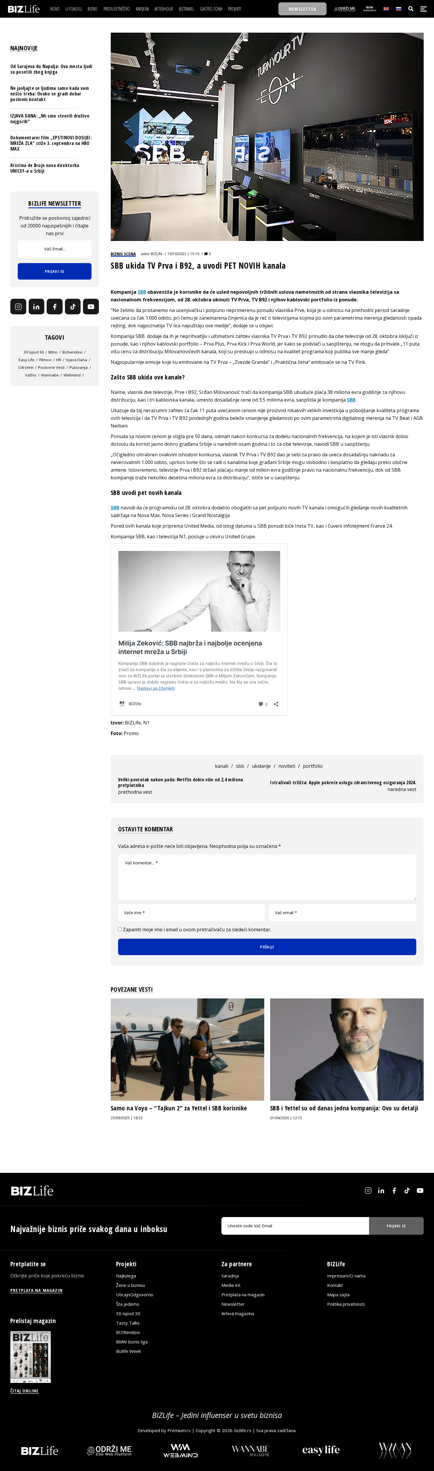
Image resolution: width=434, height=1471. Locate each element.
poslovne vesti (51, 367)
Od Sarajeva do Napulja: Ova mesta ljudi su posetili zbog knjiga (51, 69)
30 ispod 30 (34, 352)
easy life (27, 360)
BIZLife (156, 253)
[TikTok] (73, 307)
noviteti (286, 766)
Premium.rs (179, 1431)
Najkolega (126, 1276)
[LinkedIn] (37, 307)
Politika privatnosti (346, 1304)
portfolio (313, 766)
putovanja (78, 367)
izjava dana (76, 360)
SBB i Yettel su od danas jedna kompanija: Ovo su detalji (344, 1108)
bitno (53, 352)
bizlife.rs (242, 1431)
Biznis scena (123, 254)
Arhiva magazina (237, 1314)
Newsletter (233, 1304)
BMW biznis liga (132, 1342)
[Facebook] (55, 307)
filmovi (45, 360)
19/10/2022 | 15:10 (183, 253)
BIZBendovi (128, 1332)
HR (58, 360)
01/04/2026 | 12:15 (286, 1117)
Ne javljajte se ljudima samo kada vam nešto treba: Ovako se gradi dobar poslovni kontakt (49, 94)
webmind (72, 375)
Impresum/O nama (346, 1276)
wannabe (50, 375)
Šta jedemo (127, 1304)
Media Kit (231, 1285)
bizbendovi (72, 352)
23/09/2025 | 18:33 (127, 1117)
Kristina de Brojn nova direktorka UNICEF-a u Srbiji (44, 168)
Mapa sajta (338, 1295)
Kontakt (335, 1285)
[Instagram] (18, 307)
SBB (142, 292)
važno (30, 375)
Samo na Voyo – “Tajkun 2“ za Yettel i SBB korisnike (179, 1108)
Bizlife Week (128, 1351)
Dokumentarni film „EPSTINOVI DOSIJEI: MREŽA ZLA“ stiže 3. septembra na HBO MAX (51, 143)
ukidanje (261, 766)
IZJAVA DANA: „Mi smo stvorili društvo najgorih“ (49, 119)
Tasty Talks (128, 1323)
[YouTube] (91, 307)
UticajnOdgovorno (134, 1295)
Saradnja (230, 1276)
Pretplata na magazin (243, 1295)
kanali (221, 766)
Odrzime (25, 367)
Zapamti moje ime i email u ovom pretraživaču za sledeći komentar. (197, 929)
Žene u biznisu (130, 1285)
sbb (240, 766)
